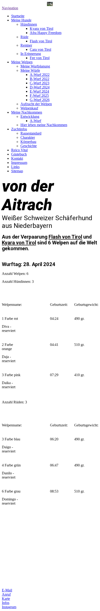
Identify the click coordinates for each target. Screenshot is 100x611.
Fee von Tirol (40, 58)
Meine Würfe (30, 70)
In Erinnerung (30, 54)
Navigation (10, 8)
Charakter (27, 137)
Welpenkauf (29, 108)
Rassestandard (30, 133)
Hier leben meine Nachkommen (43, 125)
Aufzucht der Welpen (36, 104)
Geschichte (28, 146)
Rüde (24, 37)
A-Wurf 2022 (40, 75)
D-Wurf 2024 (40, 87)
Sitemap (17, 171)
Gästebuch (19, 154)
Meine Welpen (22, 62)
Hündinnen (28, 24)
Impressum (19, 163)
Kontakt (17, 158)
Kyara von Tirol (41, 28)
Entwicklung (29, 116)
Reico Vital (19, 150)
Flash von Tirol (41, 41)
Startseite (17, 16)
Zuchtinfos (19, 129)
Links (15, 167)
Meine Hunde (21, 20)
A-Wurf (35, 121)
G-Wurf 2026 (40, 100)
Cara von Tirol (40, 49)
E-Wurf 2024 (39, 91)
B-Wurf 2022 (39, 79)
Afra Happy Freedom (45, 33)
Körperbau (28, 142)
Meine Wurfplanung (35, 66)
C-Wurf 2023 (39, 83)
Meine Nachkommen (26, 112)
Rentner (26, 45)
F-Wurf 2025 (39, 96)
